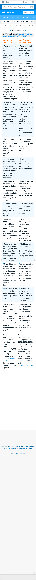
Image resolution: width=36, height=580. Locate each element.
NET (14, 36)
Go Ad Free (3, 575)
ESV (26, 34)
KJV (4, 36)
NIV (18, 36)
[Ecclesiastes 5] (2, 264)
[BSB (19, 34)
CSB (22, 34)
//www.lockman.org (25, 365)
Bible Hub (18, 372)
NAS (11, 36)
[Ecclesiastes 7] (33, 264)
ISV (7, 36)
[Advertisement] (21, 415)
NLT (21, 36)
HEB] (25, 36)
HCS (30, 34)
